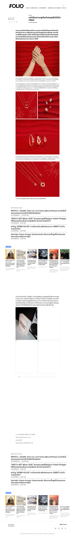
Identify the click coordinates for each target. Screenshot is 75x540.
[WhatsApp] (17, 22)
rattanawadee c (15, 215)
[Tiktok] (65, 528)
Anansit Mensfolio (33, 22)
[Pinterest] (14, 22)
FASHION (30, 15)
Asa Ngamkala (15, 223)
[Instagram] (55, 528)
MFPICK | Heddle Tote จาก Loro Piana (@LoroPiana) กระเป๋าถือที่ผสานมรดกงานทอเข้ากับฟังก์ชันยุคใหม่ (38, 212)
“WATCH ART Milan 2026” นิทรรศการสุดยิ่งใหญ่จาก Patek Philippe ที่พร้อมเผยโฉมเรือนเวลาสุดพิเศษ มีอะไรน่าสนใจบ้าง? (38, 219)
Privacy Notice (11, 526)
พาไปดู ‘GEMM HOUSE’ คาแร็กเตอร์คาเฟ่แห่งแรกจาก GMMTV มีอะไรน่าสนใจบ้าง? (38, 227)
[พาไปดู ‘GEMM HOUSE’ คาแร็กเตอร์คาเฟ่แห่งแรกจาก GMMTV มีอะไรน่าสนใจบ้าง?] (32, 254)
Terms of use (11, 524)
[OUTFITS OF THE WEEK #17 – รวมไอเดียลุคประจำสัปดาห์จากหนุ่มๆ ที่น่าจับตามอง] (64, 254)
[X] (12, 22)
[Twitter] (62, 528)
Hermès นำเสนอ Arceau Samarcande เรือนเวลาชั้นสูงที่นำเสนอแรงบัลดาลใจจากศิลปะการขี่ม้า (38, 235)
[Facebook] (9, 22)
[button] (64, 5)
